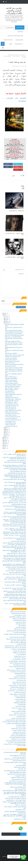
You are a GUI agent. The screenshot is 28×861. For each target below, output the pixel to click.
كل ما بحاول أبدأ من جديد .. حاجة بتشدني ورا (17, 690)
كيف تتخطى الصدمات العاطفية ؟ (11, 397)
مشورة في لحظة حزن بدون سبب (19, 730)
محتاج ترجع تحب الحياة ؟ (21, 701)
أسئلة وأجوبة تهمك (19, 39)
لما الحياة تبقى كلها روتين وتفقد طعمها (12, 341)
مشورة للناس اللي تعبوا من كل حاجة (18, 735)
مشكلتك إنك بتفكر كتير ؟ (21, 725)
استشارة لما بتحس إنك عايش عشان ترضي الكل (16, 638)
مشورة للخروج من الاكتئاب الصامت (19, 733)
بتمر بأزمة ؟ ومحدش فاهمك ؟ (20, 656)
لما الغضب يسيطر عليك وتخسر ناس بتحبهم (13, 342)
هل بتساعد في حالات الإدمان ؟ (11, 426)
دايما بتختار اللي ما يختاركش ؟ (20, 676)
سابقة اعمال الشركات (8, 39)
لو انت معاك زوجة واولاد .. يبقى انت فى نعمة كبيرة (16, 577)
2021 (6, 442)
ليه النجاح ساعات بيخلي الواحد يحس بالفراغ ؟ (14, 364)
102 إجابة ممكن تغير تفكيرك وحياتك (18, 613)
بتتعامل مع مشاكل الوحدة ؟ (10, 423)
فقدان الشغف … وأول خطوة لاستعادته (13, 399)
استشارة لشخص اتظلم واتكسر (19, 620)
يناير (6, 435)
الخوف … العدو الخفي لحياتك (11, 402)
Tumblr (7, 166)
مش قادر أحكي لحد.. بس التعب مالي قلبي (17, 714)
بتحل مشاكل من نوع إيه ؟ (10, 424)
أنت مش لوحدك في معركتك (10, 376)
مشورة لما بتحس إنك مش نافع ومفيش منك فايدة (16, 740)
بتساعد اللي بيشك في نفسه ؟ (11, 418)
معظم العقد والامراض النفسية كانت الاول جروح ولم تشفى (14, 524)
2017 (5, 448)
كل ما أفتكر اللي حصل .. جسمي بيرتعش (18, 688)
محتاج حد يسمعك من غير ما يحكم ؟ (19, 707)
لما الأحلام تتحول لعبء (9, 391)
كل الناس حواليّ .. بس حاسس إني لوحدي (17, 685)
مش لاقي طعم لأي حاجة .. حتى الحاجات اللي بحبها (16, 719)
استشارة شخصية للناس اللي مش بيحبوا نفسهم (16, 630)
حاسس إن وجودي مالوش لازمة (19, 664)
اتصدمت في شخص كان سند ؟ (20, 615)
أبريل (6, 432)
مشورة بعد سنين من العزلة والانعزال (18, 728)
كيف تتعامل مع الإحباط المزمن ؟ (11, 403)
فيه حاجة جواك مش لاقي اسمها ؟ (19, 682)
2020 (5, 443)
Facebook (7, 164)
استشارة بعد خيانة (22, 625)
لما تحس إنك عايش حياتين (10, 366)
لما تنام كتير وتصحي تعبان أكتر (11, 359)
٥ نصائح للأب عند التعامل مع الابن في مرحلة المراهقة (15, 758)
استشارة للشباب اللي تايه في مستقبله (18, 611)
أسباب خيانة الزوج (22, 768)
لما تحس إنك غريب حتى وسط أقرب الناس (13, 369)
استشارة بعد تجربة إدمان (21, 623)
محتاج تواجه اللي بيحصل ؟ (20, 706)
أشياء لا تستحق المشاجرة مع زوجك (19, 779)
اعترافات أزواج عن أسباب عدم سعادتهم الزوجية (16, 800)
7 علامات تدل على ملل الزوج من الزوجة (18, 755)
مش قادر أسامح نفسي (21, 716)
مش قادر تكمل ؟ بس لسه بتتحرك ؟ (18, 718)
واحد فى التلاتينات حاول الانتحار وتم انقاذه (17, 500)
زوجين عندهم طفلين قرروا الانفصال (18, 504)
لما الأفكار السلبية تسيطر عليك (11, 378)
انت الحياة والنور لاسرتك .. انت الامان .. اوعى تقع (16, 570)
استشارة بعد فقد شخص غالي (20, 628)
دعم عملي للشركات (19, 43)
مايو (7, 430)
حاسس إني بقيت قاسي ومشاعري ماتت (18, 671)
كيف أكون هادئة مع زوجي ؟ (20, 775)
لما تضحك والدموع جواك (10, 362)
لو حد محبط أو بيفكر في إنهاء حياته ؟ (12, 413)
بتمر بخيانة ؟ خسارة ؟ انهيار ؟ (20, 657)
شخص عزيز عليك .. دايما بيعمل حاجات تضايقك (16, 553)
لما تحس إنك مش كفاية (10, 392)
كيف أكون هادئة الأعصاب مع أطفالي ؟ (18, 777)
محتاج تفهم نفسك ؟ (22, 704)
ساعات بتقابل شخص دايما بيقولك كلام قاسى (17, 473)
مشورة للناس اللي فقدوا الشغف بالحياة (18, 737)
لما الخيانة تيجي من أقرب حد (11, 358)
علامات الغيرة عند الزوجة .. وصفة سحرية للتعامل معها (15, 770)
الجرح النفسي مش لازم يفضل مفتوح (18, 640)
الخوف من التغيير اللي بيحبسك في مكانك (13, 330)
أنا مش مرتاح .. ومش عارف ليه (19, 651)
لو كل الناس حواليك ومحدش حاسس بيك (13, 384)
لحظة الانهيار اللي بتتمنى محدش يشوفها (13, 336)
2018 (5, 446)
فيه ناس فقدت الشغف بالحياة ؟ (11, 411)
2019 (5, 445)
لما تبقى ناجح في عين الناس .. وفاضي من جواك (14, 354)
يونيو (7, 429)
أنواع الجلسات (20, 31)
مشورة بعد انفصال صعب (21, 726)
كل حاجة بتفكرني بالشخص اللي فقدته (18, 687)
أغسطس (7, 322)
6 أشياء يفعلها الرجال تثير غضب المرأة (18, 787)
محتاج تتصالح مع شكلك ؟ (21, 697)
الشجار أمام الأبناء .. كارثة (21, 765)
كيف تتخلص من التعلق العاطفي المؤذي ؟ (13, 394)
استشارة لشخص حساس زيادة (20, 632)
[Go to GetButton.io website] (24, 859)
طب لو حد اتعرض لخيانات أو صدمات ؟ (12, 416)
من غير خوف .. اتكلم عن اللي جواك (12, 387)
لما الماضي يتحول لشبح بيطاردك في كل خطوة (14, 335)
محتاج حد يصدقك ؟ (22, 709)
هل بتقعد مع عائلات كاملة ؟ (10, 407)
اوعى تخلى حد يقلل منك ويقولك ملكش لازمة (17, 568)
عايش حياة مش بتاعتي (21, 680)
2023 (5, 438)
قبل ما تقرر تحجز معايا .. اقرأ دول (19, 683)
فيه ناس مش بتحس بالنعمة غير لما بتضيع (17, 572)
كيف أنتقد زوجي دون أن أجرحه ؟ (19, 757)
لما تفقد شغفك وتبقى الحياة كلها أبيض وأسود (14, 331)
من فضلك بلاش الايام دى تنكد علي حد (18, 541)
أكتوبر (6, 319)
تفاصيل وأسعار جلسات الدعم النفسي (15, 35)
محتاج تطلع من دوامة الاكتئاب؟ (20, 702)
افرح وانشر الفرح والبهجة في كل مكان (18, 471)
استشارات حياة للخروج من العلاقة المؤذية (17, 616)
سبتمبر (7, 321)
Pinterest (17, 169)
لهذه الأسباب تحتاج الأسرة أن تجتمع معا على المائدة (15, 798)
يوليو (6, 427)
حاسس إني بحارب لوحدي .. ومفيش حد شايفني (16, 669)
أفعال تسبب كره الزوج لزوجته (20, 819)
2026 (5, 313)
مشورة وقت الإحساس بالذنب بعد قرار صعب (17, 742)
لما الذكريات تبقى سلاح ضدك (11, 353)
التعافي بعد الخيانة (8, 395)
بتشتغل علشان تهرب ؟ (21, 654)
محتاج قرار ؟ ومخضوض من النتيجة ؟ (18, 711)
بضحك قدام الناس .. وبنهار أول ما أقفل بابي (17, 661)
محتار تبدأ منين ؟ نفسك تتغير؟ (20, 713)
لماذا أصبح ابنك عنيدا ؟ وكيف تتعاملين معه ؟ (17, 796)
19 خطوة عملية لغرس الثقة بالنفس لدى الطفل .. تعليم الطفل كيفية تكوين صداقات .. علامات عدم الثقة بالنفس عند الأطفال (15, 793)
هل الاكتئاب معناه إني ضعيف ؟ (11, 381)
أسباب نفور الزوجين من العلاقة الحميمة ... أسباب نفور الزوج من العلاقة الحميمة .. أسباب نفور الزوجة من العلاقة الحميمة (14, 816)
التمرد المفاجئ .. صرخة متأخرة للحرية (16, 210)
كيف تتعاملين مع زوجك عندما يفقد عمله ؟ (17, 780)
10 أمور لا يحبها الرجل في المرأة (19, 760)
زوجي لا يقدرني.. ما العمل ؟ (20, 804)
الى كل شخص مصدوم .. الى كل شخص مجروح (16, 460)
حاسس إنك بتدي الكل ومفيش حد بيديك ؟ (17, 666)
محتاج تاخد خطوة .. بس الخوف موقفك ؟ (18, 694)
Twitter (17, 164)
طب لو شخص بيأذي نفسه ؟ (10, 408)
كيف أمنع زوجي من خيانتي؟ (20, 788)
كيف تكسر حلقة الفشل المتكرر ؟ (11, 400)
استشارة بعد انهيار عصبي (21, 622)
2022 (6, 440)
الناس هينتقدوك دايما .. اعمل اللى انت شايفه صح (16, 567)
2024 (5, 437)
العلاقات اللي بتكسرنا (21, 644)
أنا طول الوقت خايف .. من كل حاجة (19, 649)
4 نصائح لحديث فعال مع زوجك (20, 767)
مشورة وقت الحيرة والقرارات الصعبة (12, 386)
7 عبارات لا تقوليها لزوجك (21, 809)
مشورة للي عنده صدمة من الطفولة (18, 738)
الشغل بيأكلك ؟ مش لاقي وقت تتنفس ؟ (18, 642)
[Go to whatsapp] (24, 856)
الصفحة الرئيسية (19, 27)
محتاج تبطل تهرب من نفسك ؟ (20, 695)
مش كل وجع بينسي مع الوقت (11, 379)
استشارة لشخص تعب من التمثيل (19, 618)
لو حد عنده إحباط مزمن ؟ (10, 421)
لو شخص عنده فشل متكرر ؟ (10, 415)
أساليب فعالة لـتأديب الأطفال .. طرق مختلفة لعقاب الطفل (14, 790)
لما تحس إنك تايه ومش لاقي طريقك (12, 361)
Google (16, 166)
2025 (6, 314)
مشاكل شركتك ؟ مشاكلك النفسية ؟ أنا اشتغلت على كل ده (14, 721)
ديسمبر (6, 316)
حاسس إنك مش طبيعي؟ (21, 668)
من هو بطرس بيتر (10, 27)
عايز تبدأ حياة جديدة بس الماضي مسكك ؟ (17, 678)
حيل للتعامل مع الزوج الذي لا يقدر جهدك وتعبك (16, 774)
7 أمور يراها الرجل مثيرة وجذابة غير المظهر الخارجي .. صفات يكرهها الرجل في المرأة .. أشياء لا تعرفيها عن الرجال (15, 784)
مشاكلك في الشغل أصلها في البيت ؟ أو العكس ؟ (16, 723)
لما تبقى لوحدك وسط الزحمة (20, 692)
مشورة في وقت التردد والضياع (19, 732)
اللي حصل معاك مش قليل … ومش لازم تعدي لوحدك (15, 645)
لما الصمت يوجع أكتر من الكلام (11, 389)
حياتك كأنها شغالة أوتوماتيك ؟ (20, 673)
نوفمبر (6, 318)
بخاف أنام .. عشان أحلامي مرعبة (19, 659)
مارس (6, 434)
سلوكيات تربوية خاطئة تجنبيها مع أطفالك (18, 772)
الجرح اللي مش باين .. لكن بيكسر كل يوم (13, 333)
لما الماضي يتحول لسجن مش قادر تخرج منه (14, 367)
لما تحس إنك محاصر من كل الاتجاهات (12, 356)
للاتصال (10, 43)
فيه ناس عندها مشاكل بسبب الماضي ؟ (13, 419)
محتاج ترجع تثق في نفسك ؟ (20, 699)
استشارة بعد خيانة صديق (21, 627)
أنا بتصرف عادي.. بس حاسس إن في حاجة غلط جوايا (15, 647)
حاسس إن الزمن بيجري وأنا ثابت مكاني (18, 663)
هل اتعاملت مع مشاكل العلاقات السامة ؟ (13, 410)
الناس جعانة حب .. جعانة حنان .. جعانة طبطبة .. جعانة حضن (14, 502)
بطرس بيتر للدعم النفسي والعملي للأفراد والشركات (14, 10)
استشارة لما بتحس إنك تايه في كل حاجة (18, 637)
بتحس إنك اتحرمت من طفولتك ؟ (19, 652)
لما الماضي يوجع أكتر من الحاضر (11, 383)
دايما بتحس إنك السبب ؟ (21, 675)
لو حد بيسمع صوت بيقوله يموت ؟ (11, 405)
